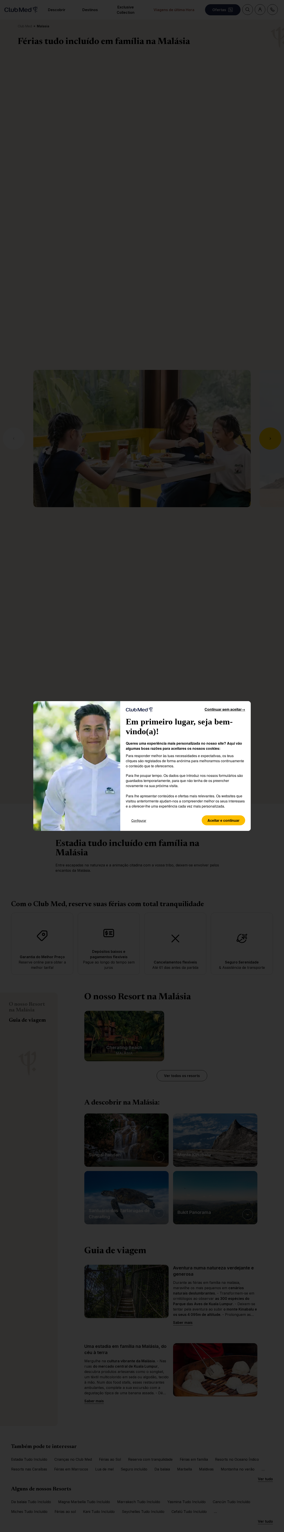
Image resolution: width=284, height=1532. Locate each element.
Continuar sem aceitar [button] (225, 709)
